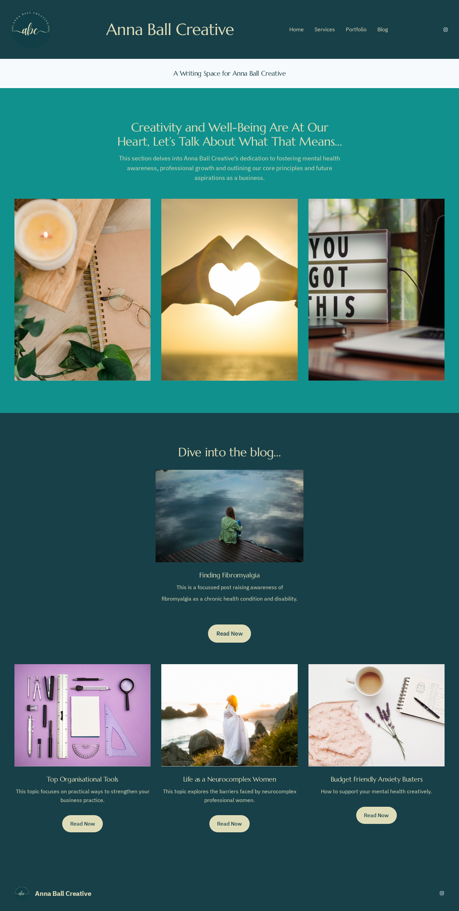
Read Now (229, 633)
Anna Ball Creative (63, 893)
